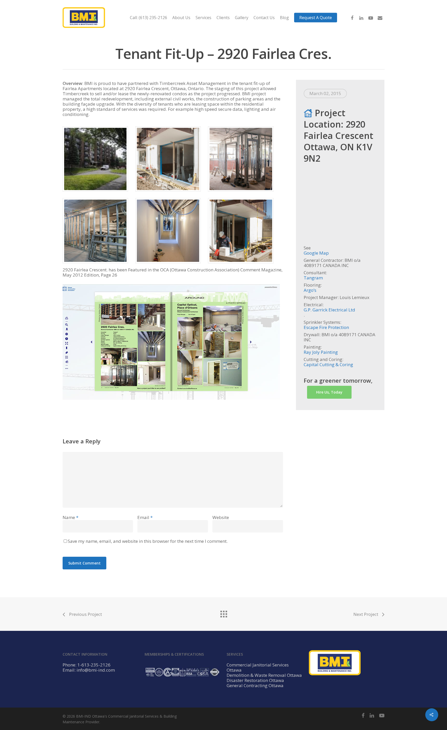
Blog (284, 17)
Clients (223, 17)
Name (70, 517)
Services (203, 17)
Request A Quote (315, 17)
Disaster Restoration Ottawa (255, 680)
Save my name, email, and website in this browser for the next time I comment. (148, 541)
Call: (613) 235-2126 (148, 17)
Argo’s (310, 290)
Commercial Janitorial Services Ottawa (258, 667)
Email (145, 517)
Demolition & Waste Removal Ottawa (264, 675)
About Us (181, 17)
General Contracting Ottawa (255, 685)
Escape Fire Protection (326, 327)
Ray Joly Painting (321, 352)
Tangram (313, 277)
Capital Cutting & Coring (328, 364)
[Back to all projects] (223, 613)
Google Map (316, 253)
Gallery (241, 17)
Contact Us (264, 17)
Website (220, 517)
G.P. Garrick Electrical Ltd (329, 309)
